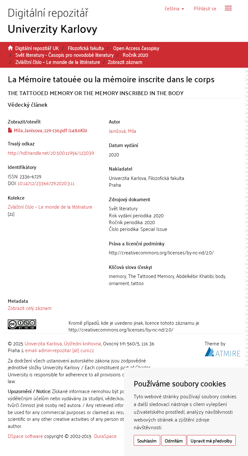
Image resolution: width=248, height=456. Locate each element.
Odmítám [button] (174, 440)
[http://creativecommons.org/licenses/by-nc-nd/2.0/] (33, 324)
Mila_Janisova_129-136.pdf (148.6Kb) (50, 129)
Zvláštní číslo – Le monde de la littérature (58, 61)
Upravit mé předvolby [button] (211, 440)
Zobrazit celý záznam (30, 307)
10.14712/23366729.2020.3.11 (46, 182)
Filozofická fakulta (86, 47)
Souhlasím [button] (147, 440)
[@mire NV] (222, 350)
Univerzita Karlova (43, 343)
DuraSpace (105, 435)
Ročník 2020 (135, 54)
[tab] (53, 180)
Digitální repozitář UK (37, 47)
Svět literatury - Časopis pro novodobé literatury (65, 54)
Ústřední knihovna (82, 343)
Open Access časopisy (136, 47)
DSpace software (25, 435)
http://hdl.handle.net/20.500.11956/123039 (51, 152)
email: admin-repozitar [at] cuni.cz (59, 349)
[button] (174, 8)
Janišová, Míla (122, 130)
